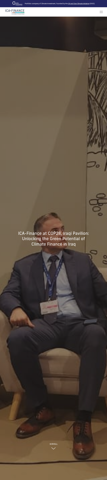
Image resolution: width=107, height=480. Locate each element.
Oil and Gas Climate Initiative (78, 4)
